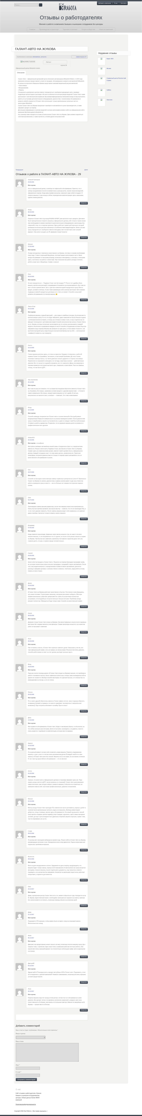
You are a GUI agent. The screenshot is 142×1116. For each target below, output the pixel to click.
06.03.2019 (31, 212)
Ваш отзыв (19, 1041)
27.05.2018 (31, 527)
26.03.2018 (31, 641)
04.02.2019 (31, 276)
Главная (32, 29)
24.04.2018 (31, 585)
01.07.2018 (31, 500)
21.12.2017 (31, 914)
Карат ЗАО (110, 58)
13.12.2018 (31, 347)
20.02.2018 (31, 694)
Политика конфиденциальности (26, 1104)
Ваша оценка (20, 1033)
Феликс (109, 68)
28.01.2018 (31, 859)
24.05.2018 (31, 555)
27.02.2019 (31, 246)
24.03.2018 (31, 666)
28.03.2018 (31, 615)
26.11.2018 (31, 382)
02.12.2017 (31, 991)
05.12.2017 (31, 937)
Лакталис (109, 100)
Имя (18, 1065)
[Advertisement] (69, 41)
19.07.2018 (31, 472)
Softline (109, 90)
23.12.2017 (31, 889)
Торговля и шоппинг (70, 29)
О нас (116, 3)
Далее (86, 169)
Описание (21, 72)
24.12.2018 (31, 308)
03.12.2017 (31, 965)
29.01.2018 (31, 833)
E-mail (18, 1072)
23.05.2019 (31, 182)
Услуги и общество (88, 29)
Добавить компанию (104, 3)
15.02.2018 (31, 745)
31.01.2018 (31, 801)
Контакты (124, 3)
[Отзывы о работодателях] (71, 6)
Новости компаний (106, 29)
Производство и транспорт (49, 29)
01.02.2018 (31, 773)
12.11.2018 (31, 409)
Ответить (84, 203)
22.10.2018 (31, 440)
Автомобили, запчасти (39, 56)
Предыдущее (19, 169)
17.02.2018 (31, 720)
